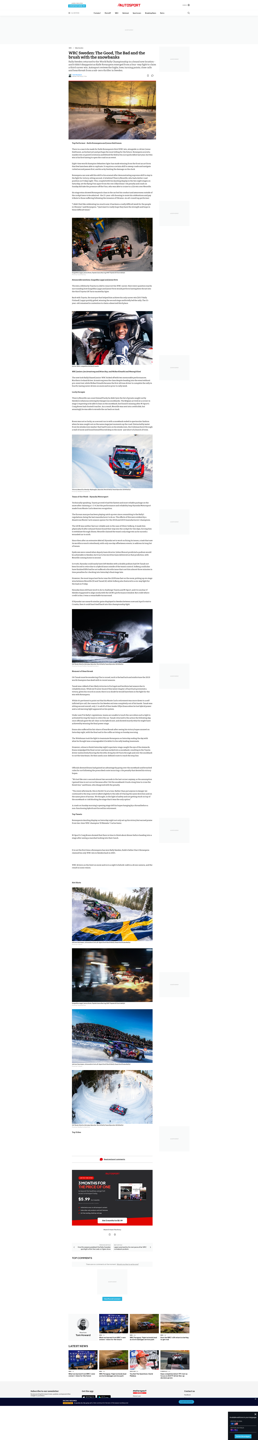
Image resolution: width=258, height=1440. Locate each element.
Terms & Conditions (118, 1424)
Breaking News (150, 13)
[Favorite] (148, 75)
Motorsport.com (138, 1402)
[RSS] (101, 1409)
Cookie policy (130, 1424)
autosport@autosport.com (193, 1401)
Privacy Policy (140, 1424)
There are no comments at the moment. (112, 1264)
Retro (162, 13)
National (125, 13)
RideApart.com (138, 1409)
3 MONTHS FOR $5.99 (77, 6)
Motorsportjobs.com (140, 1399)
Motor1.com (137, 1396)
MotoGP (108, 13)
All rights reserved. (138, 1427)
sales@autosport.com (191, 1411)
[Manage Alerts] (115, 1234)
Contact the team (190, 1407)
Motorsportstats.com (140, 1405)
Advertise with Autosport (192, 1404)
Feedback (187, 1395)
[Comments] (153, 75)
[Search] (189, 13)
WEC (116, 13)
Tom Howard (77, 74)
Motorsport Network (125, 1427)
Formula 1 (97, 13)
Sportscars (137, 13)
